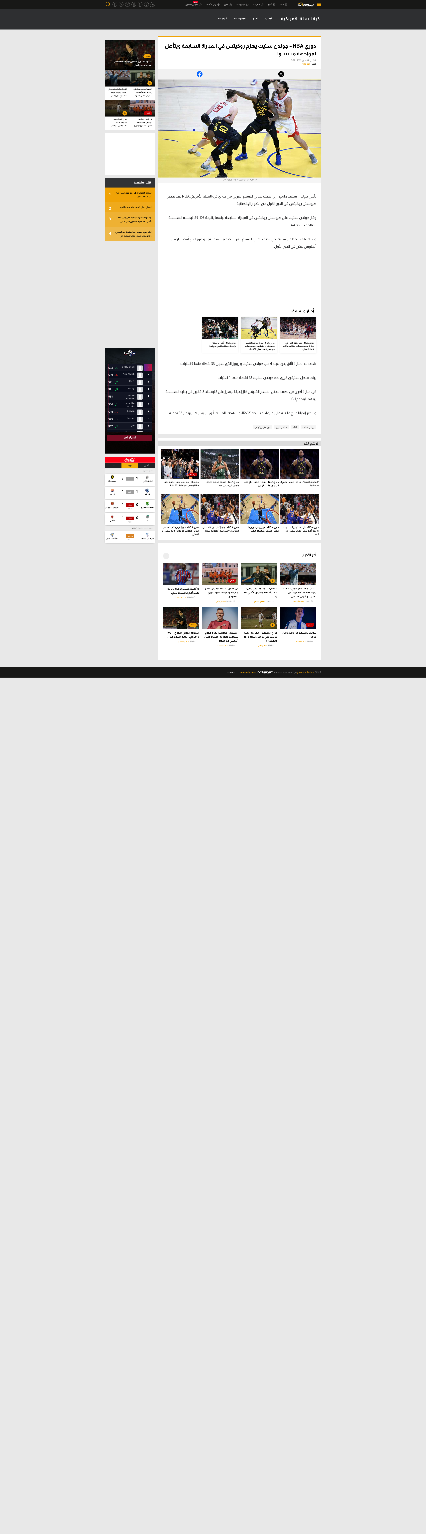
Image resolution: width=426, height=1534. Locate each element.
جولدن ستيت (308, 427)
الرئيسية (269, 18)
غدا (113, 465)
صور (226, 4)
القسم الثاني (221, 601)
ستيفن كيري (281, 427)
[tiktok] (146, 4)
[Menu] (318, 4)
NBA (295, 427)
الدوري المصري (191, 4)
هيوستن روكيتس (262, 427)
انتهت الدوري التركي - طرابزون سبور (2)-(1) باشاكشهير (130, 195)
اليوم (130, 465)
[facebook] (115, 4)
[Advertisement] (288, 280)
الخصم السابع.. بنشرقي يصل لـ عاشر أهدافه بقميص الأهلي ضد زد (260, 592)
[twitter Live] (127, 4)
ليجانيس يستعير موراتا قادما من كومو (299, 634)
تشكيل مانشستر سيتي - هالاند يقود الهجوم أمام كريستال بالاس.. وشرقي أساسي (299, 592)
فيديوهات (240, 4)
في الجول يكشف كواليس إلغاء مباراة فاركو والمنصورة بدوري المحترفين (221, 592)
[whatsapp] (153, 4)
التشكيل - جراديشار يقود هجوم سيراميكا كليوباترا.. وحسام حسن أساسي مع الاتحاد (221, 636)
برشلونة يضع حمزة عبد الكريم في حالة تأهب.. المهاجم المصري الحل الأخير (130, 219)
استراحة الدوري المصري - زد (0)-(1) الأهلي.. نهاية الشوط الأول (182, 634)
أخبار (270, 4)
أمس (146, 465)
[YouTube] (140, 4)
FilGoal (306, 64)
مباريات (256, 4)
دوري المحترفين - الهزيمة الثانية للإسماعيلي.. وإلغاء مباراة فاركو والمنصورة (260, 636)
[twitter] (121, 4)
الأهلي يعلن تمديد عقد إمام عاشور (130, 208)
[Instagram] (134, 4)
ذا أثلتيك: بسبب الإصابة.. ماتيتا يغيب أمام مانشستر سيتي (183, 590)
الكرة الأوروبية (298, 601)
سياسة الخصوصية (248, 672)
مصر (282, 4)
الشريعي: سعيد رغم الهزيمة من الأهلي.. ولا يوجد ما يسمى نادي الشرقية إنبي (130, 234)
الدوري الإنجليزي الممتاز (145, 528)
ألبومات (222, 18)
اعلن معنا (231, 672)
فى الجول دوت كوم (305, 672)
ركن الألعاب (211, 4)
